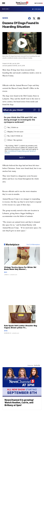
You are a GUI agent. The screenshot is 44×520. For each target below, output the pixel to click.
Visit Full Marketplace (33, 244)
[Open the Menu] (3, 3)
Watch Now (38, 3)
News (5, 18)
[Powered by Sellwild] (37, 365)
